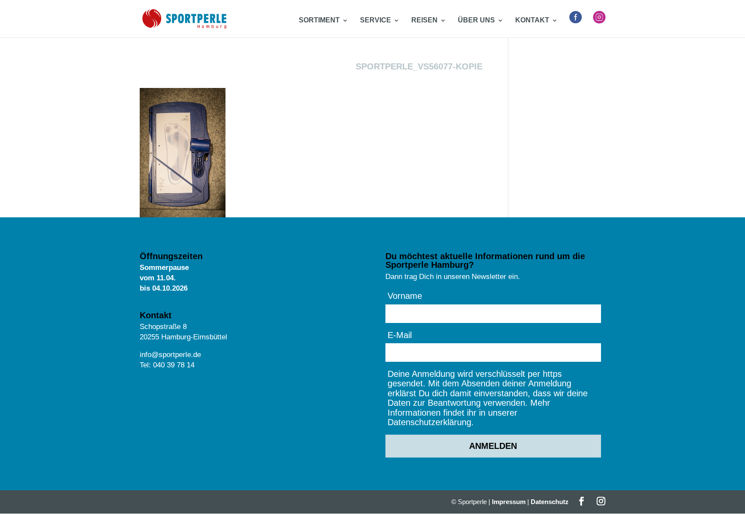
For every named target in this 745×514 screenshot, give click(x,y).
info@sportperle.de (170, 355)
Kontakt (532, 20)
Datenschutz (550, 501)
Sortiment (319, 20)
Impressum (509, 501)
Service (375, 20)
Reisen (424, 20)
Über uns (476, 20)
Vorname (405, 296)
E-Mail (400, 335)
